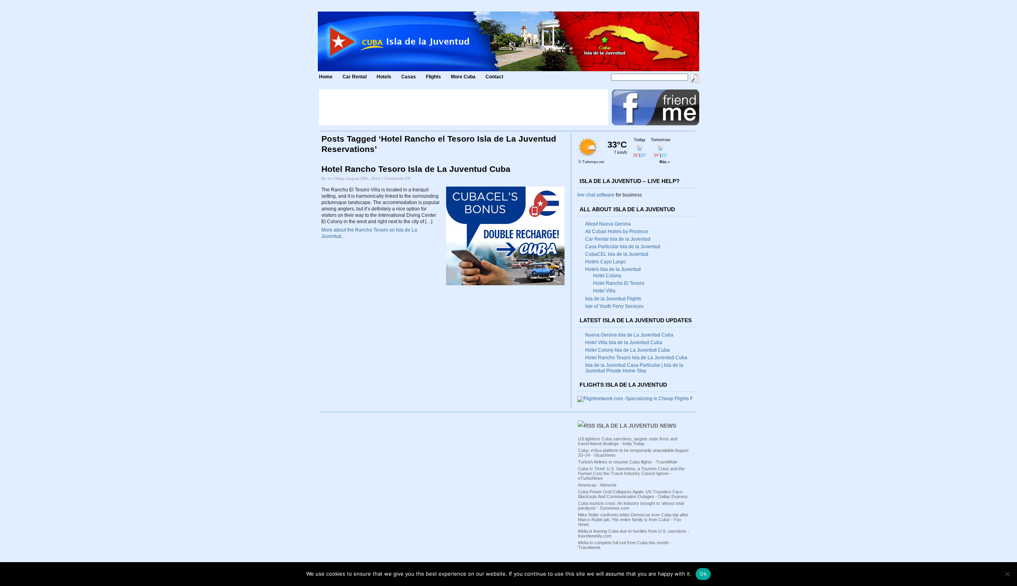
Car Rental (354, 77)
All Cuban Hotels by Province (616, 231)
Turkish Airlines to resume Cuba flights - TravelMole (627, 461)
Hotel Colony (607, 275)
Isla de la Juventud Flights (613, 299)
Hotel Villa (604, 291)
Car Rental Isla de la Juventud (617, 239)
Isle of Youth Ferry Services (614, 306)
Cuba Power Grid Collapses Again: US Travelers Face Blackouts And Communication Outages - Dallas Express (633, 494)
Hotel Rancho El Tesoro (618, 283)
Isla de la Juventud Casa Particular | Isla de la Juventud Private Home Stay (634, 368)
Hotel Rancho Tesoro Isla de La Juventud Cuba (415, 169)
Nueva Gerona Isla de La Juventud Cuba (629, 335)
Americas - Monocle (597, 485)
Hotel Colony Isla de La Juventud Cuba (627, 350)
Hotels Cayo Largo (605, 262)
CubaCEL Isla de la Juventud (616, 254)
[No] (1007, 574)
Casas (408, 77)
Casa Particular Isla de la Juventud (622, 246)
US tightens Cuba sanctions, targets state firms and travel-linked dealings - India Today (627, 441)
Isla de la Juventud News (636, 425)
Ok (703, 573)
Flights (433, 77)
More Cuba (463, 77)
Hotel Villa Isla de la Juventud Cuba (623, 342)
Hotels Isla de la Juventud (613, 269)
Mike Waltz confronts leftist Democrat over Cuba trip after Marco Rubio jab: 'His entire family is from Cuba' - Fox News (633, 519)
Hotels (384, 77)
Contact (494, 77)
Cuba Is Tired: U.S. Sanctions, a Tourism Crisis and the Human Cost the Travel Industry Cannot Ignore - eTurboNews (631, 473)
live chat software (596, 195)
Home (326, 77)
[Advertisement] (463, 107)
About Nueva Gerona (608, 224)
